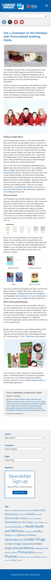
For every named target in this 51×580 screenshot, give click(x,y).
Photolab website (25, 187)
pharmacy (8, 552)
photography (39, 553)
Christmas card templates (34, 293)
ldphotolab (11, 539)
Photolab (19, 410)
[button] (25, 55)
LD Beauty (31, 534)
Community (11, 518)
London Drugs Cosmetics (19, 543)
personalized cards (12, 408)
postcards (26, 410)
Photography (26, 552)
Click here (30, 336)
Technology (16, 396)
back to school (10, 510)
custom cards (30, 401)
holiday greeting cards (18, 406)
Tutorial (19, 560)
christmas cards (19, 401)
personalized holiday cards (29, 408)
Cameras (22, 514)
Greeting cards (16, 404)
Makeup (29, 548)
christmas (39, 514)
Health (29, 526)
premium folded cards (37, 410)
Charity (30, 514)
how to (13, 535)
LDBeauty (21, 534)
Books (15, 514)
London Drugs (34, 539)
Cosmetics (11, 522)
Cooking (37, 518)
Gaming (8, 526)
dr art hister (38, 522)
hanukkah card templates (30, 404)
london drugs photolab (33, 406)
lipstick (20, 539)
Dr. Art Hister (25, 522)
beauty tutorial (28, 510)
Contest (23, 518)
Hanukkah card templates (17, 296)
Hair (23, 527)
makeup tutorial (41, 548)
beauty (19, 510)
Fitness (46, 523)
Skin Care (8, 560)
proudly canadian (29, 557)
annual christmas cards (22, 399)
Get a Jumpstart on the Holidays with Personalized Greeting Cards (25, 36)
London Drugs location (34, 380)
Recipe (38, 556)
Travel (14, 560)
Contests (30, 518)
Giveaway (16, 526)
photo (14, 552)
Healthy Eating (29, 531)
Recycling (44, 557)
